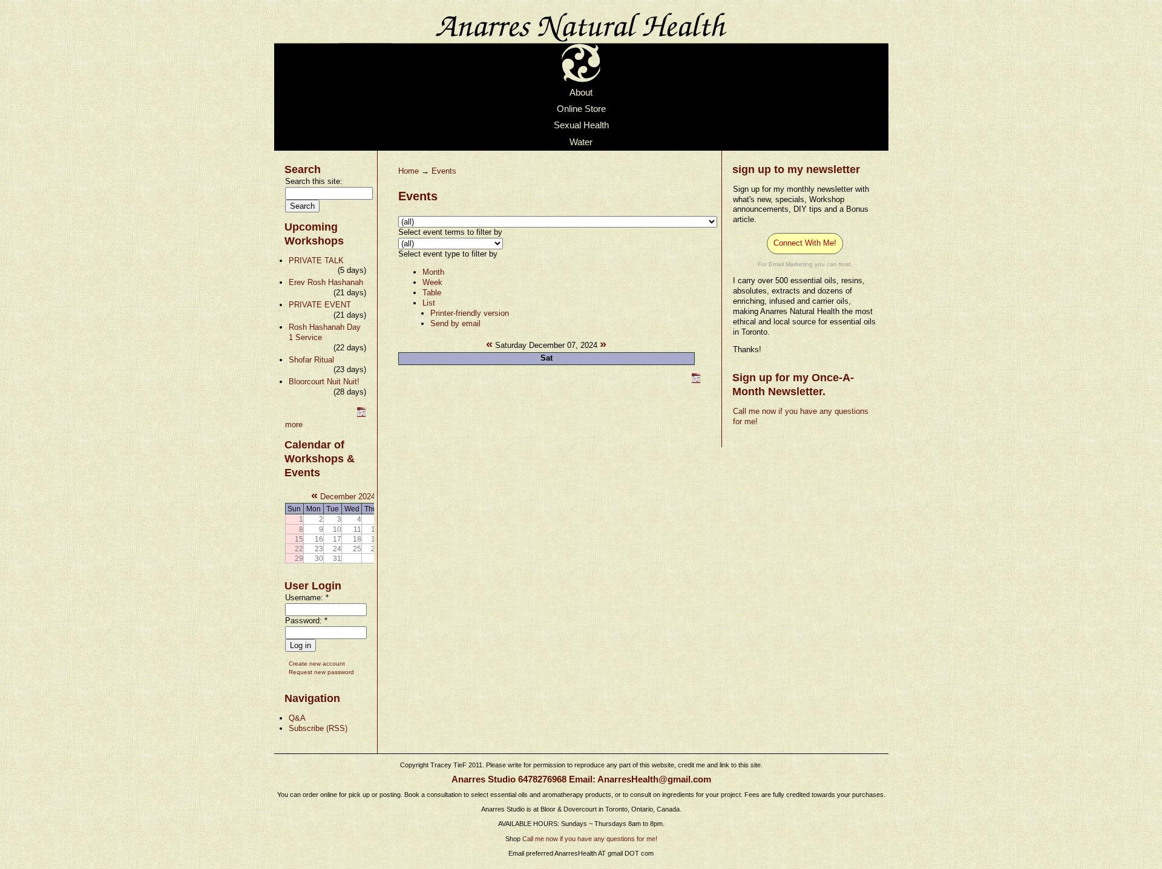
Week (432, 282)
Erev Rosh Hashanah (326, 282)
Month (433, 272)
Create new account (317, 663)
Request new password (321, 672)
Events (444, 170)
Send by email (455, 323)
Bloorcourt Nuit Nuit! (324, 381)
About (581, 92)
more (294, 424)
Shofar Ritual (311, 359)
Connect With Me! (804, 243)
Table (431, 292)
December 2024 (347, 496)
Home (408, 170)
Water (581, 142)
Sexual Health (581, 126)
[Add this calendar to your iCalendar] (361, 414)
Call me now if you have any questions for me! (589, 838)
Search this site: (314, 181)
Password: (306, 620)
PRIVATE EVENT (320, 304)
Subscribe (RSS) (318, 728)
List (428, 302)
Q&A (297, 718)
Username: (307, 597)
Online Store (581, 109)
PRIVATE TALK (316, 260)
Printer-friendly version (469, 313)
